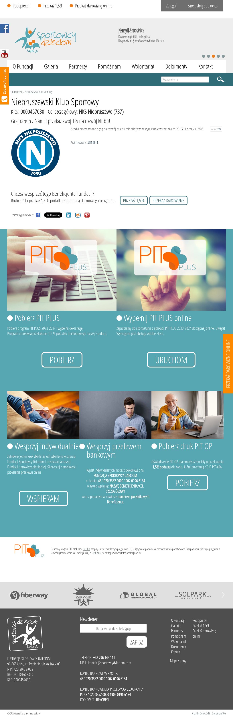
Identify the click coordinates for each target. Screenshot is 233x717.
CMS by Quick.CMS (201, 713)
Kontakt (205, 66)
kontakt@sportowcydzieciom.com (109, 662)
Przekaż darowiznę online (93, 6)
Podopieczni (22, 6)
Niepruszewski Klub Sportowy (38, 92)
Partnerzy (78, 66)
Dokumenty (176, 66)
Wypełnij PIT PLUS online (158, 317)
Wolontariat (143, 66)
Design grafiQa (219, 713)
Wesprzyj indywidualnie (47, 445)
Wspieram (43, 498)
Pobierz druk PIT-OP (185, 445)
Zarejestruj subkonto (203, 6)
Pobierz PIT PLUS (37, 317)
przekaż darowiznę (168, 200)
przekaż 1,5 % (134, 200)
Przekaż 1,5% (52, 6)
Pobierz (62, 360)
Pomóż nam (109, 66)
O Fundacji (23, 66)
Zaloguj (171, 6)
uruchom (171, 360)
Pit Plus (86, 549)
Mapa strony (178, 660)
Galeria (51, 66)
